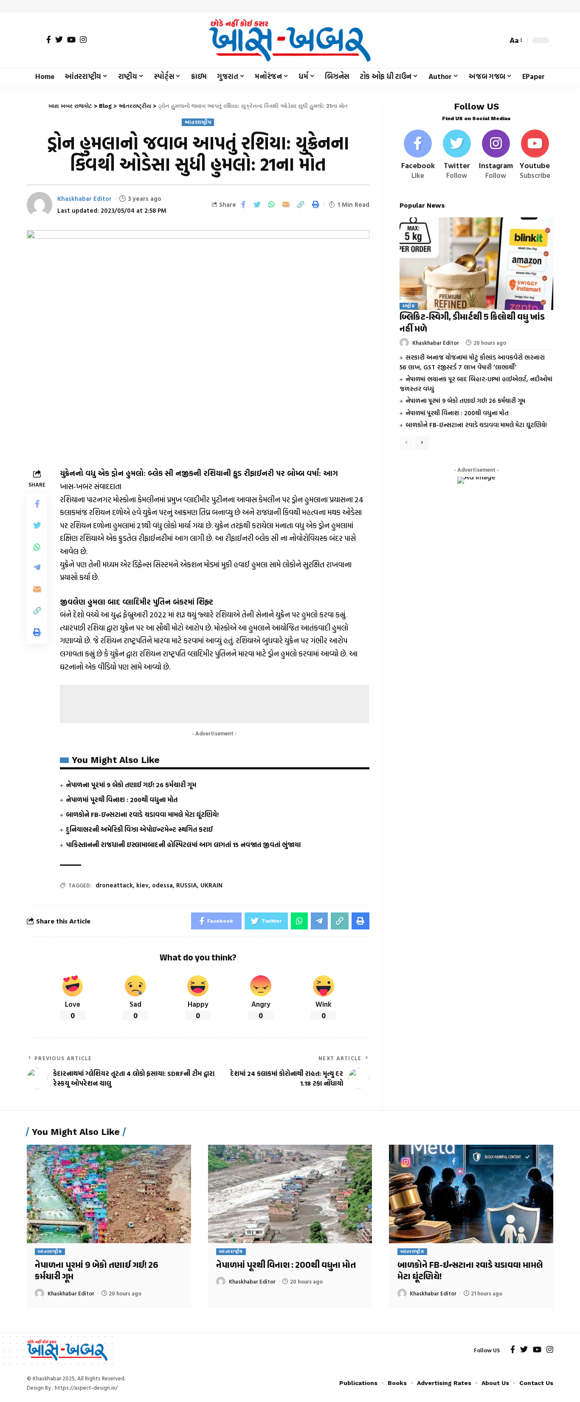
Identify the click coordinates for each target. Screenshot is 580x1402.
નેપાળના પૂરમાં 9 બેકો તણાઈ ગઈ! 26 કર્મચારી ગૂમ (131, 785)
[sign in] (34, 40)
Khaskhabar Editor (84, 198)
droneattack (114, 885)
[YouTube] (71, 39)
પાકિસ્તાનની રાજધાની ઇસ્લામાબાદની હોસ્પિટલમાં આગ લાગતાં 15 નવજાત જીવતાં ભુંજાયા (183, 844)
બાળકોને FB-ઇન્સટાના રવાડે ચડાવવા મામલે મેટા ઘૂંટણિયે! (142, 814)
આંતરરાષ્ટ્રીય (198, 122)
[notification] (486, 40)
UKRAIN (211, 885)
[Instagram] (83, 39)
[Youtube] (534, 155)
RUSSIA (186, 885)
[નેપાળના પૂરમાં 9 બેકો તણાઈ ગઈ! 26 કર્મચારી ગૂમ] (109, 1194)
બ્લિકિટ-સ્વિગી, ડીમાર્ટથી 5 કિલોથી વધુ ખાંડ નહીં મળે (472, 323)
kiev (142, 885)
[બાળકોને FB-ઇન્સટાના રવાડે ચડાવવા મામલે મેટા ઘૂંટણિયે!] (471, 1194)
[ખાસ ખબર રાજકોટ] (290, 40)
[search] (499, 40)
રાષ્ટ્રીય (409, 306)
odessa (162, 885)
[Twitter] (59, 39)
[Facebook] (48, 39)
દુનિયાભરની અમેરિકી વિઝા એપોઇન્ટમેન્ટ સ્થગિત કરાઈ (139, 829)
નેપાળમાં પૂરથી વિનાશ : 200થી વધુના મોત (121, 799)
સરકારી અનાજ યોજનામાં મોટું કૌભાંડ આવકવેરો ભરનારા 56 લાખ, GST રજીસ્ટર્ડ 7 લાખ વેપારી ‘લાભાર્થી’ (472, 362)
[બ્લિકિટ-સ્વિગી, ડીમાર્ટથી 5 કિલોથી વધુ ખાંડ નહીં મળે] (476, 263)
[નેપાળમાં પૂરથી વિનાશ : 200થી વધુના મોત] (290, 1194)
